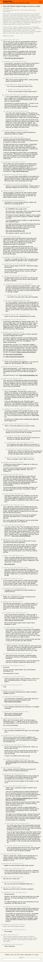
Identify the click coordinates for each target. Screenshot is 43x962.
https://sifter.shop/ (9, 564)
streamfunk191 (9, 284)
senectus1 (5, 190)
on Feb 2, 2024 (12, 137)
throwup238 (9, 84)
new (4, 3)
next (17, 39)
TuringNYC (6, 504)
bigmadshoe (7, 174)
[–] (18, 39)
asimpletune (6, 924)
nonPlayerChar (6, 319)
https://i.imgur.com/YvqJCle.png (26, 352)
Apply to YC (31, 954)
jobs (24, 3)
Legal (25, 954)
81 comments (6, 11)
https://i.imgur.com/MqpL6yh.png (22, 798)
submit (27, 3)
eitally (5, 555)
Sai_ (4, 236)
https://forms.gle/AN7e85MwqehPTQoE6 (22, 536)
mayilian (5, 685)
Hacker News (7, 1)
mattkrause (9, 295)
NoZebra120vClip (10, 627)
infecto (6, 275)
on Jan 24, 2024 (16, 184)
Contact (36, 954)
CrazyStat (9, 435)
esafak (4, 601)
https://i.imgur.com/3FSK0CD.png (15, 800)
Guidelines (7, 954)
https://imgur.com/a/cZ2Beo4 (12, 701)
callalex (5, 378)
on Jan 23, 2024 (12, 130)
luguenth (5, 366)
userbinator (7, 892)
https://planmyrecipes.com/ (20, 171)
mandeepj (5, 462)
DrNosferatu (6, 665)
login (40, 2)
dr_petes (6, 424)
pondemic (5, 876)
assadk (6, 94)
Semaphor (5, 332)
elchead (12, 10)
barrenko (6, 704)
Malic (4, 934)
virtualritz (5, 718)
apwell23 (6, 745)
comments (12, 3)
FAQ (12, 954)
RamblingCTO (7, 409)
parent (20, 61)
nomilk (6, 696)
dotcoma (5, 690)
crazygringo (7, 612)
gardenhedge (7, 264)
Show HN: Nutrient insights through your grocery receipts (21, 6)
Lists (15, 954)
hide (26, 10)
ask (17, 3)
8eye (4, 853)
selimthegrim (7, 314)
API (18, 954)
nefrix (4, 594)
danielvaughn (6, 539)
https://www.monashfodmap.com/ (15, 231)
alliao (4, 887)
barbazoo (6, 929)
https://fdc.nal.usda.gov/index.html (15, 58)
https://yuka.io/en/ (11, 762)
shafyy (4, 39)
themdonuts (7, 257)
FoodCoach (6, 137)
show (20, 3)
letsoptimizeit (6, 161)
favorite (33, 10)
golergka (5, 474)
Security (22, 954)
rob (4, 767)
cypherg (5, 578)
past (7, 3)
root (19, 77)
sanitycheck (7, 61)
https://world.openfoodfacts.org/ (28, 375)
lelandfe (10, 89)
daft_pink (5, 863)
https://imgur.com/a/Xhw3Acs (14, 354)
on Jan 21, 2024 (19, 10)
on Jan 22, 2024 (13, 111)
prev (22, 94)
